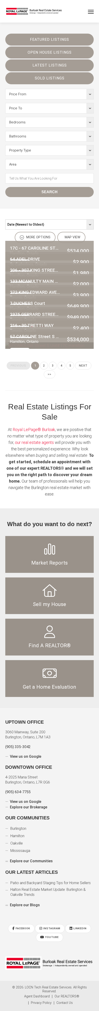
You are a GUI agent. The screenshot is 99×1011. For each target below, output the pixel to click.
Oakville (16, 843)
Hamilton (17, 836)
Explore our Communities (31, 861)
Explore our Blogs (25, 905)
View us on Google (25, 756)
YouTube (51, 937)
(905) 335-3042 (18, 747)
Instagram (51, 928)
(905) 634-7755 (18, 792)
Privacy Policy (41, 1003)
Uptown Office (24, 722)
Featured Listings (49, 39)
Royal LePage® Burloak (34, 429)
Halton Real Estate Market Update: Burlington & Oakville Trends (48, 892)
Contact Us (64, 1003)
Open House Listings (50, 52)
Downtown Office (28, 767)
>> (49, 374)
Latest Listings (49, 65)
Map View (72, 237)
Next (83, 365)
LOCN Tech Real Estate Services (48, 987)
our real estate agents (34, 442)
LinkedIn (80, 928)
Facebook (22, 928)
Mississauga (20, 850)
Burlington (18, 828)
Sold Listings (49, 78)
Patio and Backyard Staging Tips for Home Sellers (50, 883)
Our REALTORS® (67, 996)
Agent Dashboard (37, 996)
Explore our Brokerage (28, 807)
